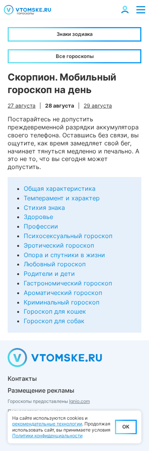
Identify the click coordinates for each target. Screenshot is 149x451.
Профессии (41, 226)
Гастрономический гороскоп (68, 283)
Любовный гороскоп (55, 264)
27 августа (22, 105)
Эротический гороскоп (59, 245)
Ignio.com (79, 401)
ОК (126, 427)
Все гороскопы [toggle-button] (75, 56)
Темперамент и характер (62, 198)
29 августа (98, 105)
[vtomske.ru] (27, 9)
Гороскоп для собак (54, 321)
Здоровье (38, 217)
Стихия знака (44, 207)
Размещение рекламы (41, 390)
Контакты (22, 378)
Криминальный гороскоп (61, 302)
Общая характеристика (60, 188)
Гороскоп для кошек (55, 311)
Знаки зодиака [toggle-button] (74, 34)
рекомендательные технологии (47, 424)
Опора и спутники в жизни (64, 255)
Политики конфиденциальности (47, 435)
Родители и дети (49, 273)
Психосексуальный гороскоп (68, 236)
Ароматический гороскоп (63, 292)
